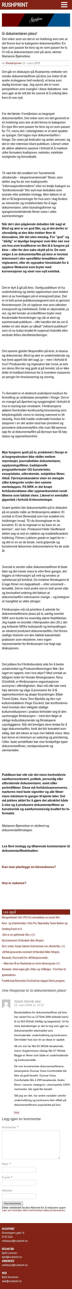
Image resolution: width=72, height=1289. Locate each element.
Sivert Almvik (24, 1001)
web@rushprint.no (12, 1281)
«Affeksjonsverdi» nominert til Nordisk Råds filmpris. (31, 952)
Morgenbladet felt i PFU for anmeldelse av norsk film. (31, 917)
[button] (64, 4)
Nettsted (7, 1190)
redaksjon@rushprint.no (15, 1240)
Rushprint (15, 5)
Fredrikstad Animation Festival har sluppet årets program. (33, 980)
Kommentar (10, 1127)
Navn (6, 1163)
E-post (7, 1177)
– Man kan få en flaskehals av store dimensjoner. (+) (31, 963)
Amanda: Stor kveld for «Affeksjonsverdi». (25, 957)
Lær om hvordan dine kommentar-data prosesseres (33, 1210)
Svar (16, 1112)
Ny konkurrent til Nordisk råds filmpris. (23, 940)
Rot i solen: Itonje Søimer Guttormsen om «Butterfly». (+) (33, 946)
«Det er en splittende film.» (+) (18, 934)
